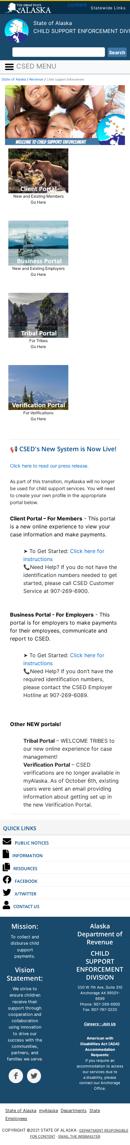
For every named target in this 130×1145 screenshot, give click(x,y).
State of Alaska (29, 9)
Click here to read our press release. (49, 466)
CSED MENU (35, 66)
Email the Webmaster (79, 1136)
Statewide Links (108, 7)
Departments (74, 1110)
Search (117, 52)
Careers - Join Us (100, 1024)
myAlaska (48, 1110)
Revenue (36, 79)
